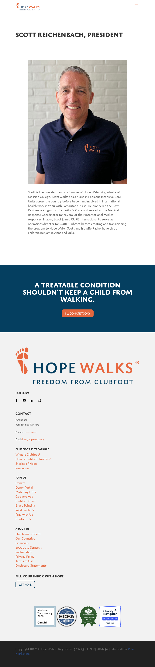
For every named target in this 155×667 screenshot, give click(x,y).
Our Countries (25, 538)
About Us (22, 528)
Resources (22, 468)
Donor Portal (24, 487)
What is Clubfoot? (28, 454)
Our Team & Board (28, 534)
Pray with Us (24, 514)
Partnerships (24, 552)
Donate (21, 483)
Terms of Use (24, 561)
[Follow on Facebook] (17, 400)
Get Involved (24, 496)
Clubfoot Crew (26, 501)
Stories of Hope (26, 463)
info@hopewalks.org (33, 439)
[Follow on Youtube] (24, 400)
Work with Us (25, 510)
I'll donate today (77, 313)
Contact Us (23, 519)
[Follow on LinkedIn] (32, 400)
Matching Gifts (26, 492)
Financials (22, 543)
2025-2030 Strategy (29, 547)
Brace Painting (25, 505)
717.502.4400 (29, 431)
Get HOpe (25, 584)
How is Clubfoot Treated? (33, 459)
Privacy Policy (25, 556)
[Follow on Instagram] (39, 400)
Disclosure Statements (31, 565)
